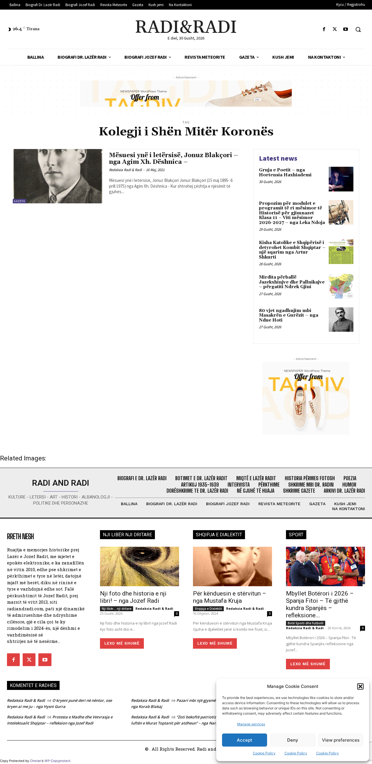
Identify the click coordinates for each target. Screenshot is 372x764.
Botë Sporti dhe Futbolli (305, 623)
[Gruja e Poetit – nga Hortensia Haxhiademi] (341, 179)
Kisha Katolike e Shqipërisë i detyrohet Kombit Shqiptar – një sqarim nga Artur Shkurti (292, 250)
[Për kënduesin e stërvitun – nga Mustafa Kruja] (232, 566)
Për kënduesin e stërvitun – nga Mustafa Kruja (229, 597)
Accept (244, 740)
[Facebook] (324, 29)
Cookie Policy (264, 753)
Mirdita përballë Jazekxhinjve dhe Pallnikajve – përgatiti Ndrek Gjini (292, 282)
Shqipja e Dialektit (208, 609)
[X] (335, 29)
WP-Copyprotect (57, 761)
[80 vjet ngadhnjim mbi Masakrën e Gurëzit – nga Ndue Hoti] (341, 319)
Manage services (251, 724)
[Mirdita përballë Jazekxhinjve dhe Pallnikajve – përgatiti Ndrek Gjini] (341, 286)
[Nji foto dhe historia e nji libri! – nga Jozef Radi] (139, 566)
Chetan (35, 761)
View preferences (341, 740)
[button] (360, 686)
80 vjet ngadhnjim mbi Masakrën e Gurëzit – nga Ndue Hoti (288, 315)
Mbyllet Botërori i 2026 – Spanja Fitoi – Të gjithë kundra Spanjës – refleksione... (320, 604)
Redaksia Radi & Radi (125, 169)
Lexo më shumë (122, 643)
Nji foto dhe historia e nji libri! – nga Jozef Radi (133, 597)
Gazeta (19, 201)
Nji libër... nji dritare (116, 609)
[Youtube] (346, 29)
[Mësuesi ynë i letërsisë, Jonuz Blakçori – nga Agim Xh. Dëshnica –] (58, 176)
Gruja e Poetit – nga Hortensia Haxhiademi (285, 172)
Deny (292, 740)
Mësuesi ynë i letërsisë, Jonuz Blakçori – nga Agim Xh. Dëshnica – (173, 159)
